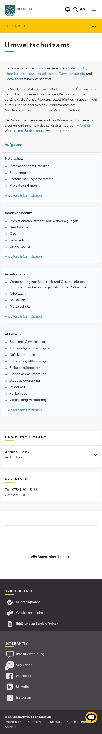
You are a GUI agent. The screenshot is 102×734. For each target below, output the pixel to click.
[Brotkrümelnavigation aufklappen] (93, 26)
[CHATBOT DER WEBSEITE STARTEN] (67, 12)
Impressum (13, 722)
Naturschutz (77, 68)
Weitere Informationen (24, 195)
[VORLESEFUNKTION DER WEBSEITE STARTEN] (83, 12)
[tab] (51, 454)
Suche (71, 722)
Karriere (11, 727)
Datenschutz (35, 722)
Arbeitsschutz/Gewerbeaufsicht (61, 74)
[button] (75, 12)
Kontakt (56, 722)
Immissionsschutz (20, 74)
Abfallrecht (15, 79)
